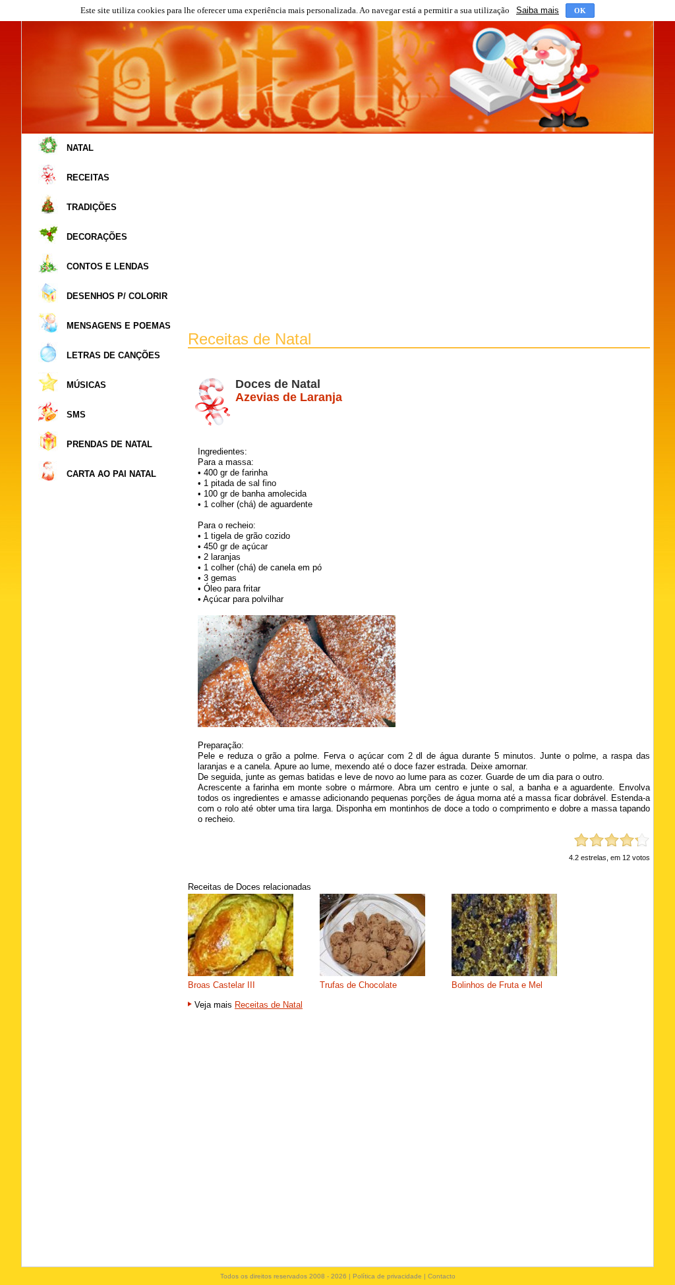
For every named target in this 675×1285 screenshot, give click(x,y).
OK (580, 10)
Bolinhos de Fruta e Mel (497, 985)
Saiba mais (537, 10)
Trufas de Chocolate (358, 985)
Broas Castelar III (221, 985)
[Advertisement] (419, 232)
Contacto (441, 1276)
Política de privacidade (387, 1276)
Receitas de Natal (269, 1005)
